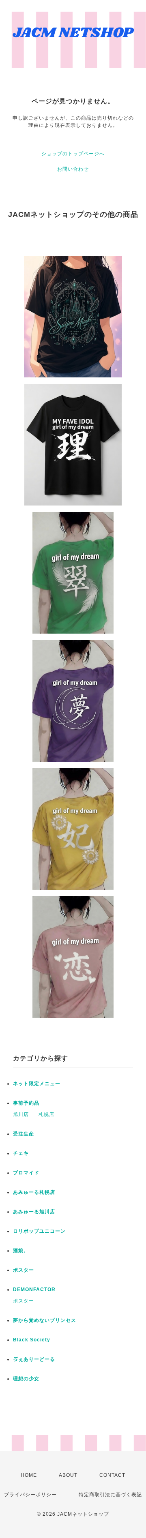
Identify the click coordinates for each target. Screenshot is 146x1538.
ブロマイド (26, 1173)
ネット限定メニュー (36, 1083)
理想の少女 (26, 1379)
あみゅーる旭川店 (34, 1212)
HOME (29, 1475)
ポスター (23, 1270)
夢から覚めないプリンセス (44, 1320)
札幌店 (46, 1114)
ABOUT (68, 1475)
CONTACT (112, 1475)
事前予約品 (26, 1103)
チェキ (21, 1153)
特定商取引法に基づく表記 (110, 1494)
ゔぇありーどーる (34, 1359)
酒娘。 (21, 1250)
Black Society (31, 1340)
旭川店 (21, 1114)
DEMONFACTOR (34, 1289)
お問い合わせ (73, 169)
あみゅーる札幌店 (34, 1192)
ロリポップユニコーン (39, 1231)
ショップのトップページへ (73, 153)
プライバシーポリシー (30, 1494)
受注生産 (23, 1134)
